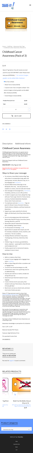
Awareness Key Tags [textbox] (16, 429)
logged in (11, 360)
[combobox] (16, 429)
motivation (27, 190)
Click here (8, 169)
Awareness (21, 203)
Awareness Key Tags (19, 46)
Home (4, 46)
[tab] (7, 143)
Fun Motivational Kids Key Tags (15, 406)
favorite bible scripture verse (10, 294)
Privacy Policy (20, 437)
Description (7, 143)
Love (21, 227)
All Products (6, 405)
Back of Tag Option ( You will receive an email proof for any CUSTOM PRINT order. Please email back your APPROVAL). (16, 74)
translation (18, 182)
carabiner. (11, 261)
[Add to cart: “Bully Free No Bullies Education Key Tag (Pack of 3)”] (6, 394)
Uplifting (9, 46)
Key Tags (25, 406)
